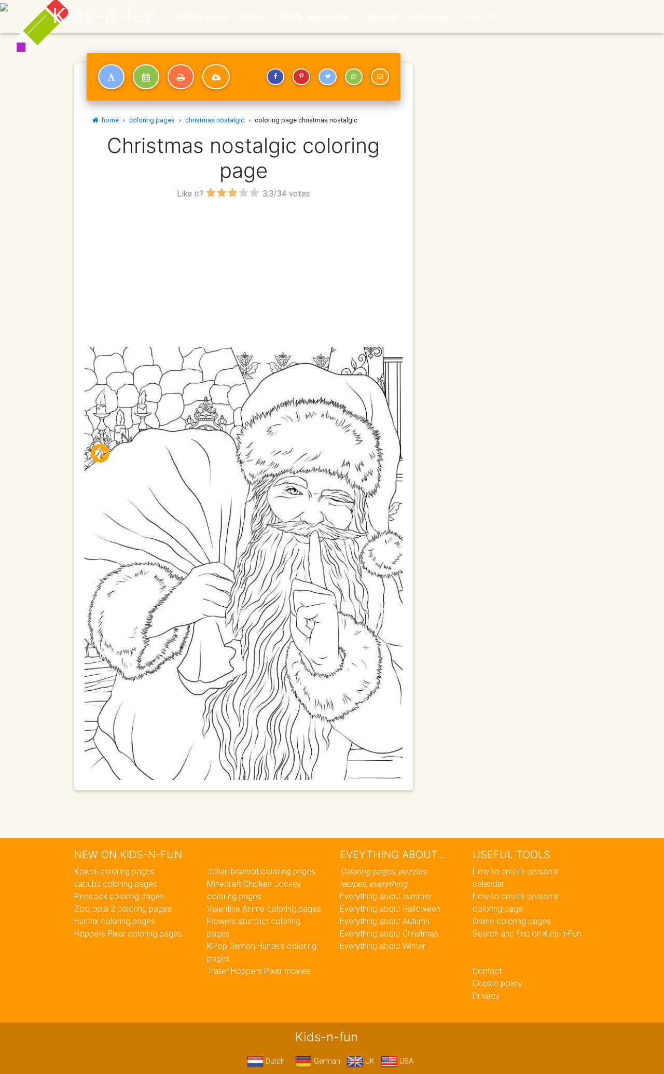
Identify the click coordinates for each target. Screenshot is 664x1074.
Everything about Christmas (389, 933)
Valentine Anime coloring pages (264, 908)
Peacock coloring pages (119, 896)
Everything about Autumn (385, 921)
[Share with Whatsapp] (354, 76)
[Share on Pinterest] (301, 76)
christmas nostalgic (214, 120)
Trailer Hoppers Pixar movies (259, 971)
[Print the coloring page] (181, 76)
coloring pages (152, 120)
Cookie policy (497, 983)
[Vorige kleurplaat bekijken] (104, 453)
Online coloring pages (512, 921)
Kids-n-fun (104, 15)
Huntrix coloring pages (114, 921)
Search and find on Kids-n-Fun (527, 933)
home (109, 120)
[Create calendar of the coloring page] (146, 76)
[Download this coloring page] (216, 76)
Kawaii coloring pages (114, 871)
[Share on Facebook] (275, 76)
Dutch (274, 1061)
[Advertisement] (244, 274)
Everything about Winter (382, 946)
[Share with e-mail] (380, 76)
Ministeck (382, 16)
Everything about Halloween (390, 908)
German (326, 1061)
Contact (487, 971)
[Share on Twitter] (327, 76)
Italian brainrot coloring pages (261, 871)
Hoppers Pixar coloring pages (128, 933)
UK (369, 1061)
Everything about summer (386, 896)
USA (405, 1061)
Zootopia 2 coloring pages (123, 908)
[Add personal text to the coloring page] (111, 76)
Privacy (486, 996)
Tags (472, 16)
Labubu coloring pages (115, 883)
